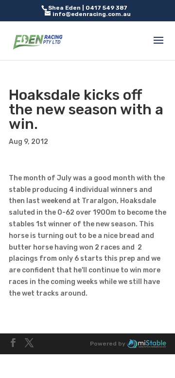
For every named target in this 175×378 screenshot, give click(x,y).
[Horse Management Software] (146, 343)
